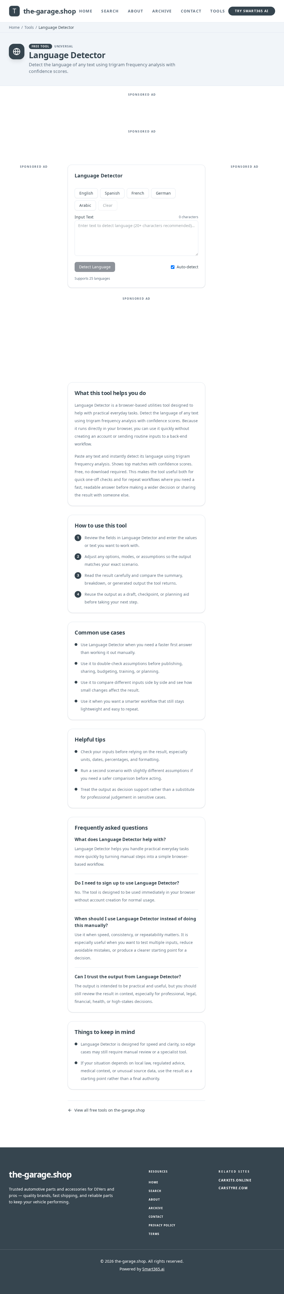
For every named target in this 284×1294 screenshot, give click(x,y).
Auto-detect (187, 266)
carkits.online (235, 1180)
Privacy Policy (162, 1225)
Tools (217, 11)
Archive (162, 11)
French (137, 193)
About (135, 11)
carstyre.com (233, 1188)
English (86, 193)
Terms (154, 1234)
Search (110, 11)
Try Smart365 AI (251, 11)
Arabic (85, 205)
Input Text (84, 217)
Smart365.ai (153, 1269)
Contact (191, 11)
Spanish (112, 193)
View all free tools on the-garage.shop (109, 1110)
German (163, 193)
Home (86, 11)
